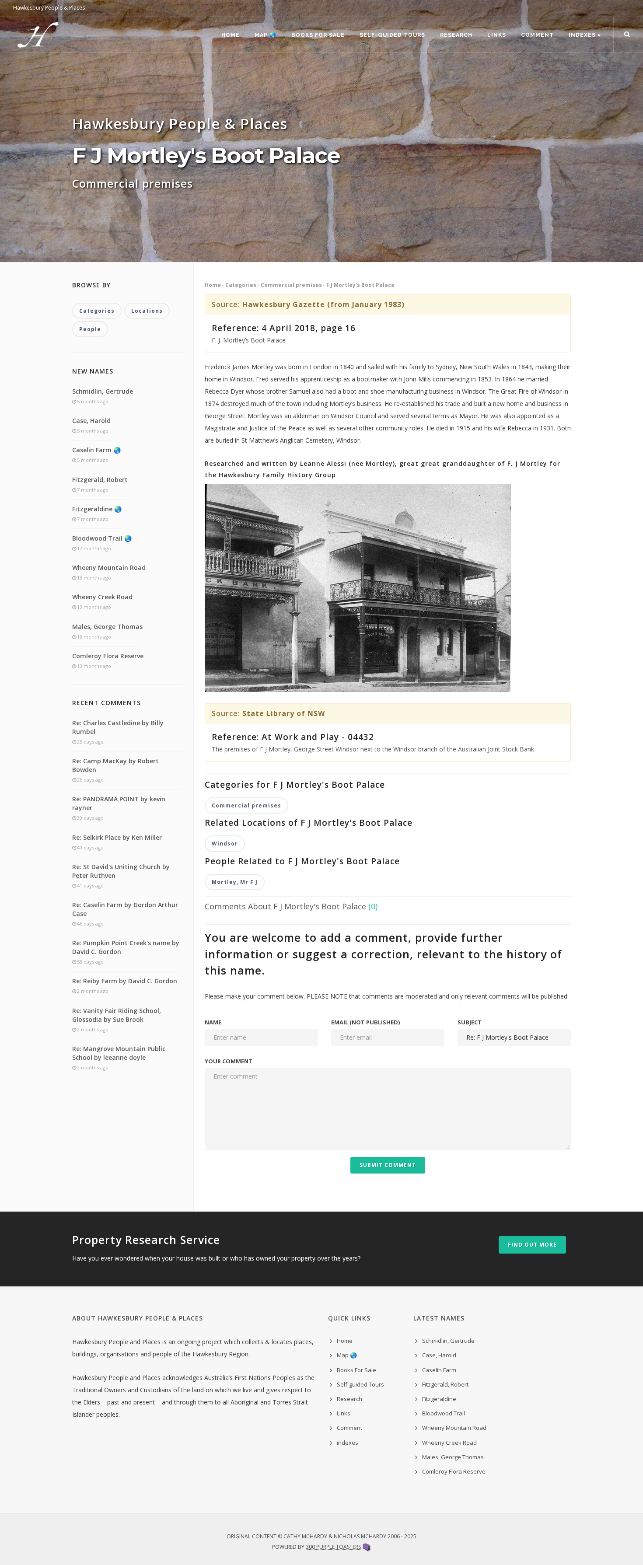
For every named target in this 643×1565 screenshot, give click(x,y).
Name (213, 1022)
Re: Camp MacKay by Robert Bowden (115, 765)
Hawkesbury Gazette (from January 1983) (323, 304)
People (90, 329)
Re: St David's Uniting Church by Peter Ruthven (121, 871)
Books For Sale (318, 35)
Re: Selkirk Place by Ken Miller (117, 837)
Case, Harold (91, 420)
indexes (347, 1442)
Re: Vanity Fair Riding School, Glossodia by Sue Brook (116, 1015)
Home (230, 35)
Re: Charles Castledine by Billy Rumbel (118, 727)
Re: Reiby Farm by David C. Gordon (124, 981)
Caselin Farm (439, 1370)
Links (496, 35)
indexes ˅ (585, 35)
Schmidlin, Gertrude (102, 391)
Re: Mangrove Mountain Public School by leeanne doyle (118, 1053)
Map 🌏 (265, 35)
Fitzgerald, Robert (100, 479)
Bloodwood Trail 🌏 (102, 538)
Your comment (228, 1061)
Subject (470, 1022)
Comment (537, 35)
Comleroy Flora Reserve (107, 656)
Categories (240, 285)
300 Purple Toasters (333, 1547)
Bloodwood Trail (443, 1413)
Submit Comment (388, 1165)
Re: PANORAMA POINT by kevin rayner (118, 803)
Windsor (225, 843)
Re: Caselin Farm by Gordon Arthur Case (125, 909)
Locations (147, 310)
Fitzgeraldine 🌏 (97, 509)
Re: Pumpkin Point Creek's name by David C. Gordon (125, 947)
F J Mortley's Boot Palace (360, 285)
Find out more (532, 1244)
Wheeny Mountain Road (109, 567)
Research (456, 35)
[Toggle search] (627, 34)
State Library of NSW (283, 713)
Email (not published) (365, 1022)
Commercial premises (291, 285)
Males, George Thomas (107, 626)
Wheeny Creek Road (102, 597)
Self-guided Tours (392, 35)
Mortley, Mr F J (235, 882)
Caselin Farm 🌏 (96, 450)
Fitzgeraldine (439, 1399)
